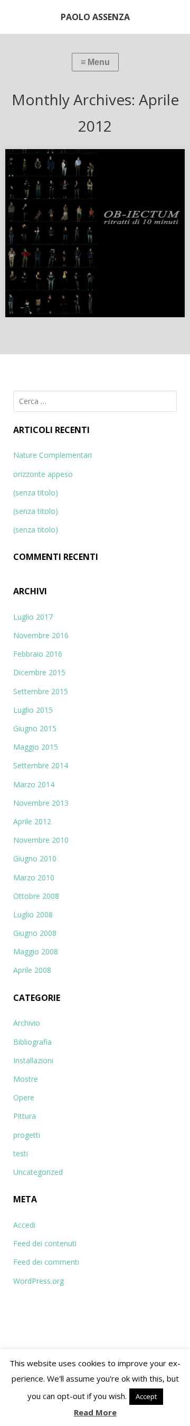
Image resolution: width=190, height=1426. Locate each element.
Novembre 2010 (41, 840)
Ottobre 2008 (36, 896)
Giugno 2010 (34, 858)
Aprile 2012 (32, 821)
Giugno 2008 (34, 933)
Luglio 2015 (33, 710)
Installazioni (33, 1060)
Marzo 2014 (33, 784)
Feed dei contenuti (45, 1243)
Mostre (25, 1079)
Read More (95, 1412)
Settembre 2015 (40, 691)
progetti (26, 1135)
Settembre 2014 (40, 765)
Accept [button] (146, 1396)
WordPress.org (38, 1281)
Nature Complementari (52, 455)
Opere (23, 1097)
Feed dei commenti (46, 1262)
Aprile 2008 (32, 970)
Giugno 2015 (34, 728)
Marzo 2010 (33, 877)
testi (20, 1153)
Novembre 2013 (41, 803)
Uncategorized (38, 1172)
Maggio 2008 (35, 951)
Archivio (26, 1023)
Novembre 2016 (41, 635)
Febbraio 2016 (37, 654)
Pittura (24, 1116)
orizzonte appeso (43, 474)
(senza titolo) (35, 492)
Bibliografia (32, 1042)
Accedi (24, 1225)
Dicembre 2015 (39, 672)
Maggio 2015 (35, 747)
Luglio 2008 (33, 914)
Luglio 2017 (33, 617)
